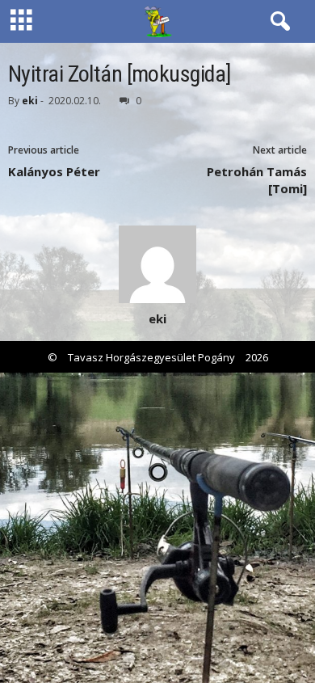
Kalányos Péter (54, 171)
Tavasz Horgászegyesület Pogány (151, 357)
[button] (277, 22)
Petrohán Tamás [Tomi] (257, 179)
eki (30, 101)
